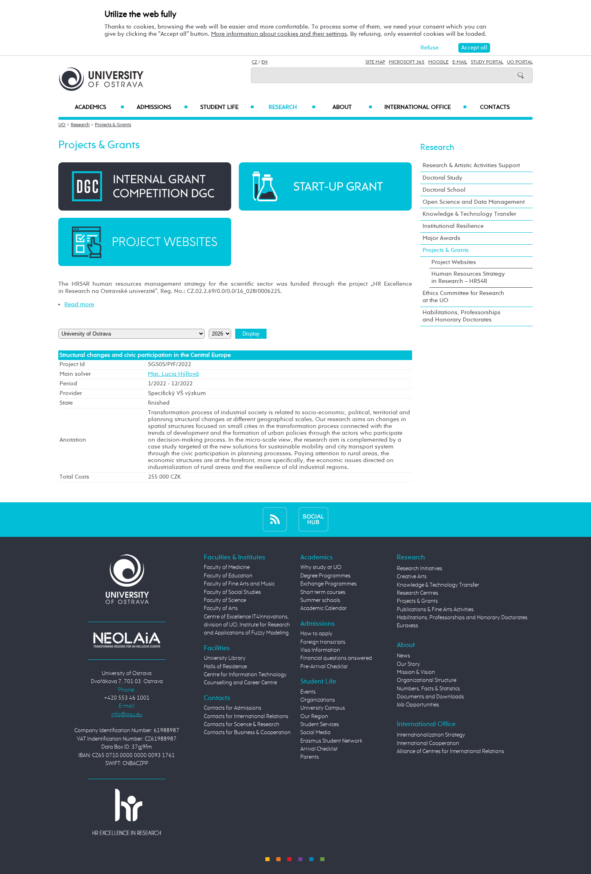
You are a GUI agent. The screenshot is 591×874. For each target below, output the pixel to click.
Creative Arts (412, 576)
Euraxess (407, 625)
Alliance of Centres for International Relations (450, 751)
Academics (99, 107)
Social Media (315, 732)
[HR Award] (126, 811)
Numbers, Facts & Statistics (428, 689)
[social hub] (313, 519)
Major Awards (441, 238)
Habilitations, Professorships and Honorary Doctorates (462, 316)
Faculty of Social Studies (232, 592)
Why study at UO (320, 567)
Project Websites (453, 262)
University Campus (322, 708)
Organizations (317, 700)
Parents (309, 757)
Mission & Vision (416, 672)
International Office (425, 107)
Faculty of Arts (221, 608)
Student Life (227, 107)
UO (62, 125)
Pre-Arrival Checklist (324, 666)
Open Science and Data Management (474, 202)
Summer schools (320, 600)
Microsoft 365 (407, 62)
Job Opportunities (418, 705)
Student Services (319, 724)
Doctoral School (444, 190)
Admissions (162, 107)
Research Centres (417, 593)
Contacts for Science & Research (241, 724)
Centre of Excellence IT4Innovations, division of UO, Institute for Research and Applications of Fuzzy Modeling (247, 625)
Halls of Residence (225, 666)
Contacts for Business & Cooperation (247, 732)
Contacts (495, 107)
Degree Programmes (325, 576)
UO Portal (520, 62)
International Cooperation (428, 743)
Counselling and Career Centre (240, 683)
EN (264, 62)
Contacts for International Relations (246, 716)
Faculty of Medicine (227, 567)
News (403, 656)
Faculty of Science (225, 600)
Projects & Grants (113, 125)
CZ (254, 62)
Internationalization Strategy (431, 735)
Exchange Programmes (328, 584)
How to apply (316, 634)
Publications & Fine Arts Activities (435, 609)
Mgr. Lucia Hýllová (173, 374)
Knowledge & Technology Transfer (469, 214)
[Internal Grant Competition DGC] (144, 186)
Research (292, 107)
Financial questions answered (336, 658)
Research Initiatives (419, 568)
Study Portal (487, 62)
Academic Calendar (323, 608)
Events (308, 692)
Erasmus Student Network (331, 741)
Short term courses (322, 592)
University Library (225, 658)
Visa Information (320, 650)
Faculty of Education (228, 576)
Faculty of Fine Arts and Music (239, 584)
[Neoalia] (126, 640)
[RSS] (275, 519)
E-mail (459, 62)
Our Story (408, 664)
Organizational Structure (426, 680)
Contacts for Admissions (232, 708)
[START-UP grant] (325, 186)
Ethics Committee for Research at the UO (463, 296)
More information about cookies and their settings (279, 34)
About (352, 107)
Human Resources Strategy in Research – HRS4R (468, 277)
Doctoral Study (442, 178)
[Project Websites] (144, 242)
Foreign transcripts (322, 642)
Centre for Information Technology (245, 675)
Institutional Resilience (453, 226)
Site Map (375, 62)
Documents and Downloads (430, 697)
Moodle (438, 62)
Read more (79, 304)
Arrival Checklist (319, 749)
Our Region (314, 716)
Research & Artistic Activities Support (471, 165)
